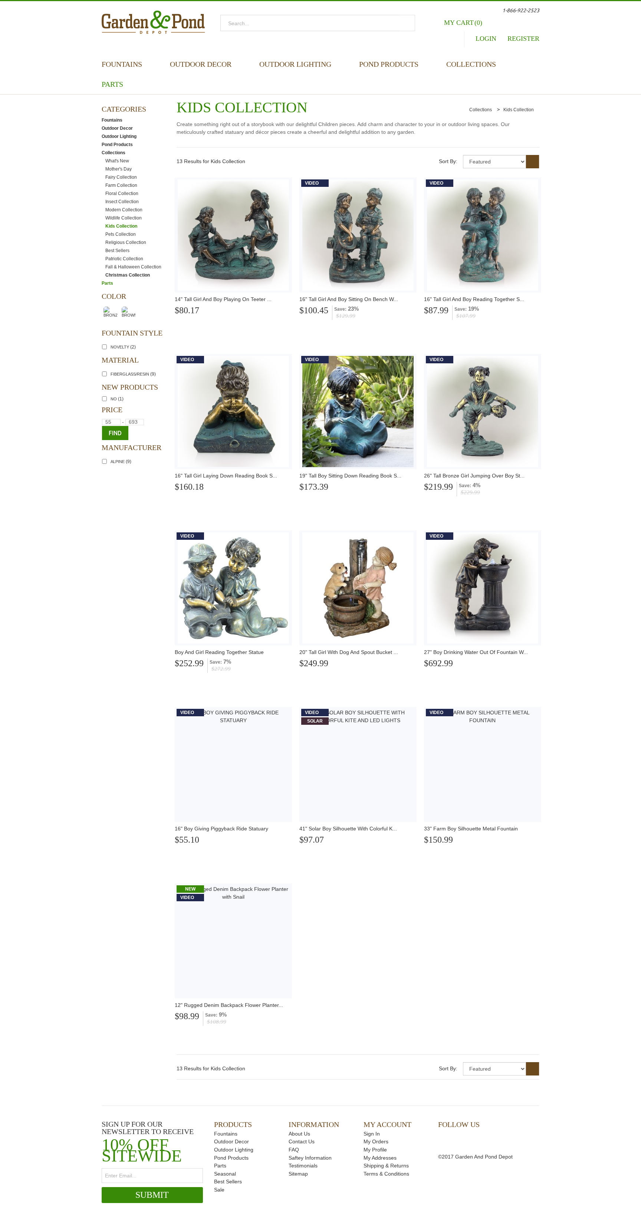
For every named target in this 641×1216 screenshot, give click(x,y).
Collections (471, 64)
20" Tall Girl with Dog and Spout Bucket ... (348, 652)
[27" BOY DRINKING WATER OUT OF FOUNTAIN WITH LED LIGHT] (482, 588)
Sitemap (298, 1174)
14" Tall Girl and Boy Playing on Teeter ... (223, 299)
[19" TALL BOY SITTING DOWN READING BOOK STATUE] (358, 411)
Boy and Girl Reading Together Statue (219, 652)
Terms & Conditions (386, 1174)
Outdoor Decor (200, 64)
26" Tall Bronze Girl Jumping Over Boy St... (474, 476)
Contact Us (302, 1141)
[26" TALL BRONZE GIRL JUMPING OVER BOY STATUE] (482, 411)
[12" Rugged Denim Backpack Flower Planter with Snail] (233, 940)
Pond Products (388, 64)
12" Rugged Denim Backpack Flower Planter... (229, 1005)
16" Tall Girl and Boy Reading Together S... (474, 299)
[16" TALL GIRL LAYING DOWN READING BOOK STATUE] (233, 411)
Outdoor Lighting (295, 64)
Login (486, 38)
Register (523, 38)
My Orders (376, 1141)
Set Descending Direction (532, 161)
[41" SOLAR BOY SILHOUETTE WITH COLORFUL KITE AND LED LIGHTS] (358, 764)
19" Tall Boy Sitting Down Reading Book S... (350, 476)
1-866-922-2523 (520, 10)
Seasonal (225, 1174)
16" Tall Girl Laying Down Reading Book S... (226, 476)
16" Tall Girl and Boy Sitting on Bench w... (348, 299)
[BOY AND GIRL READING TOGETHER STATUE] (233, 588)
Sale (219, 1190)
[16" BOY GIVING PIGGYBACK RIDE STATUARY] (233, 764)
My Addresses (380, 1158)
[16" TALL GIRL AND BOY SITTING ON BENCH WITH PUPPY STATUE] (358, 235)
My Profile (375, 1150)
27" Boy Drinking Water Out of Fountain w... (476, 652)
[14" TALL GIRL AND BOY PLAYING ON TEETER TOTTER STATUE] (233, 235)
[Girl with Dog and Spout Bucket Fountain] (358, 588)
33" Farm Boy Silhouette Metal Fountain (471, 829)
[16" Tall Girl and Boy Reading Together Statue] (482, 235)
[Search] (407, 23)
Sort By (447, 161)
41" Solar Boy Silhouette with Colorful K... (348, 829)
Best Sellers (228, 1181)
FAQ (294, 1150)
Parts (112, 84)
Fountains (122, 64)
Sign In (372, 1134)
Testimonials (303, 1166)
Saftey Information (310, 1158)
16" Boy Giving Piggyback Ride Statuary (221, 829)
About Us (299, 1134)
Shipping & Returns (386, 1166)
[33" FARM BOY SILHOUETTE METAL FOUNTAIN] (482, 764)
